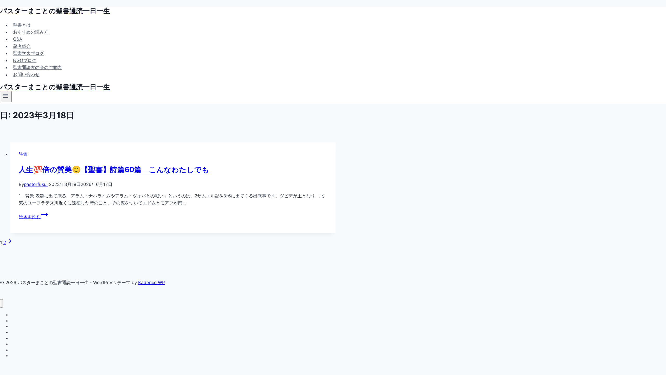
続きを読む (33, 216)
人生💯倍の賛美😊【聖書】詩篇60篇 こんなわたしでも (114, 169)
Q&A (17, 39)
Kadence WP (151, 282)
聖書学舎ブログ (28, 53)
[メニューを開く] (6, 96)
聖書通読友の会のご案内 (37, 67)
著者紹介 (22, 46)
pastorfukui (36, 184)
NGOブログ (24, 60)
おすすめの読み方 (30, 32)
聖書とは (22, 25)
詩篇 (23, 154)
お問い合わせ (26, 74)
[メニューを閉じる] (1, 303)
